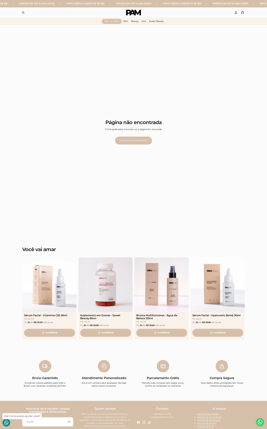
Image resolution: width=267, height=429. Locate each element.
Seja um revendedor (208, 414)
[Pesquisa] (23, 12)
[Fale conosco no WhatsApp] (260, 422)
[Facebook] (138, 422)
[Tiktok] (149, 422)
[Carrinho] (242, 12)
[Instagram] (144, 422)
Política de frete (205, 426)
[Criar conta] (68, 422)
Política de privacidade (209, 417)
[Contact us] (6, 423)
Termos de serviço (207, 423)
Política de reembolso (209, 420)
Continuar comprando (133, 140)
